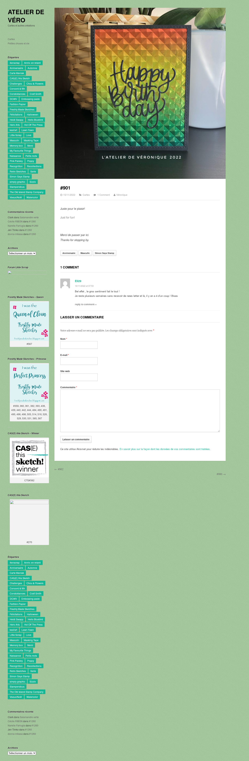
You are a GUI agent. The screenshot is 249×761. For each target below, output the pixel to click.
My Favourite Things (20, 150)
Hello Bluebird (35, 119)
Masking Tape (31, 140)
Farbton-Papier (18, 104)
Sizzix (33, 181)
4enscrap (15, 62)
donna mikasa (15, 234)
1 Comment (103, 194)
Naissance (15, 155)
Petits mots (31, 155)
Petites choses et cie (18, 43)
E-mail (64, 355)
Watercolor (32, 197)
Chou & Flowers (34, 83)
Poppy (30, 161)
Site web (65, 371)
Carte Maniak (17, 73)
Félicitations (16, 114)
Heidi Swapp (16, 119)
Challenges (16, 83)
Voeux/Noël (16, 197)
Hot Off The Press (33, 124)
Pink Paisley (16, 161)
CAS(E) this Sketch (20, 78)
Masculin (14, 140)
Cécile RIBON (15, 221)
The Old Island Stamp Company (26, 192)
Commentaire (68, 387)
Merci (30, 145)
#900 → (221, 474)
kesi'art (13, 130)
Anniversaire (16, 68)
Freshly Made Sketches (22, 109)
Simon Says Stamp (20, 176)
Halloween (32, 114)
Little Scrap (16, 135)
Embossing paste (30, 98)
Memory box (16, 145)
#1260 (32, 221)
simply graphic (17, 181)
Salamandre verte (29, 217)
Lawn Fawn (28, 130)
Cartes (11, 39)
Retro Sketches (18, 171)
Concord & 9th (17, 88)
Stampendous (17, 186)
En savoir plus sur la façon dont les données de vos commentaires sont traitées (165, 449)
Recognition (16, 166)
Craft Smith (35, 93)
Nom (63, 339)
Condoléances (17, 93)
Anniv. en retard (32, 62)
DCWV (13, 98)
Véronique (121, 194)
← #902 (58, 469)
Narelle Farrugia (16, 225)
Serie (33, 171)
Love (28, 135)
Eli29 (78, 281)
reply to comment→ (86, 304)
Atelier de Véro (26, 16)
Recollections (34, 166)
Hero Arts (15, 124)
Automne (32, 68)
